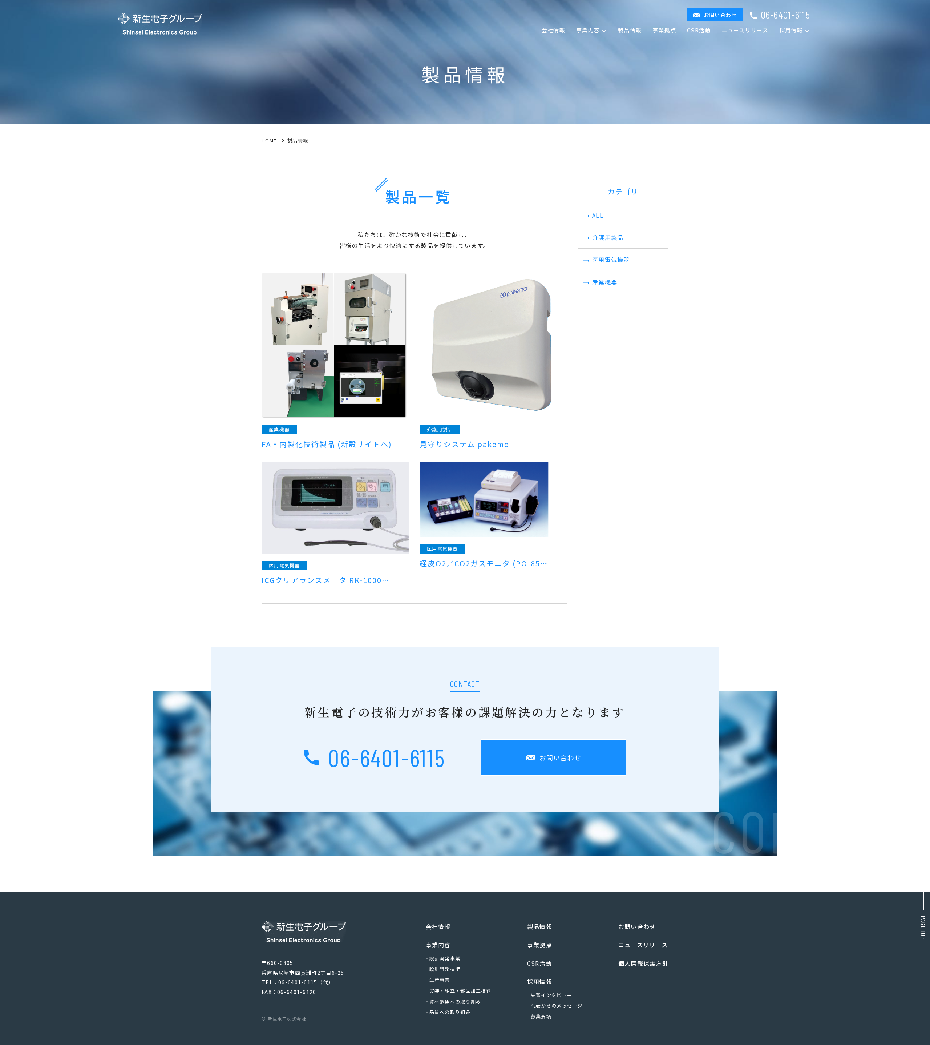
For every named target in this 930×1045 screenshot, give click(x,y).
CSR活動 (699, 30)
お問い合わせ (720, 15)
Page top (923, 928)
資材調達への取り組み (455, 1001)
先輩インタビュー (551, 995)
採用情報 (539, 981)
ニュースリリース (745, 30)
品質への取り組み (450, 1012)
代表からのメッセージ (557, 1005)
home (269, 140)
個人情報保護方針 (643, 963)
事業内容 (438, 944)
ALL (597, 215)
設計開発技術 (445, 968)
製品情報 (630, 30)
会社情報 (553, 30)
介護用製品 (607, 237)
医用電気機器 (611, 259)
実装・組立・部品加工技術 (460, 990)
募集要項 (541, 1016)
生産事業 (439, 979)
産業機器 (604, 282)
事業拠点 (664, 30)
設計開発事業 (445, 958)
